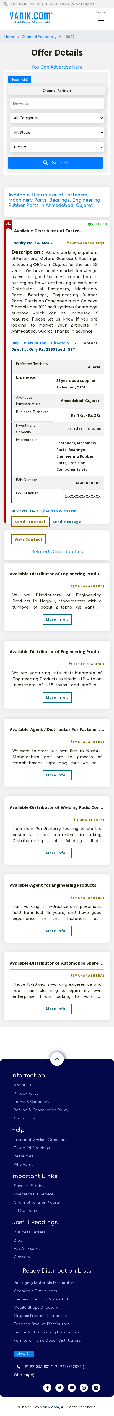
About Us (22, 1085)
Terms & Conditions (32, 1102)
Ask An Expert (27, 1249)
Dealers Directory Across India (42, 1299)
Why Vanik (23, 1164)
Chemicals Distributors (35, 1291)
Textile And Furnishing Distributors (46, 1332)
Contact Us (24, 1118)
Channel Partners (37, 36)
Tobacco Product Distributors (41, 1324)
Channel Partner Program (38, 1202)
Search (60, 162)
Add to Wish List (60, 510)
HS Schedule (26, 1211)
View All (24, 1354)
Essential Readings (32, 1148)
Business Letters (30, 1232)
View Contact (29, 539)
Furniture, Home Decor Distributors (47, 1341)
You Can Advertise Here (57, 67)
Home (9, 36)
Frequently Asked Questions (41, 1140)
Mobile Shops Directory (36, 1308)
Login (101, 12)
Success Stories (29, 1186)
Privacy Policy (26, 1093)
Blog (18, 1240)
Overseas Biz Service (34, 1194)
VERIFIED (99, 224)
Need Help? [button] (19, 79)
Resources (23, 1156)
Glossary (22, 1257)
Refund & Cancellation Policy (41, 1110)
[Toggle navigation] (99, 18)
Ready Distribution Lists (57, 1271)
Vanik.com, (50, 1407)
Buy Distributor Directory (42, 343)
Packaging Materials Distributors (45, 1283)
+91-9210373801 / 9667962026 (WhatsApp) (52, 4)
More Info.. (57, 619)
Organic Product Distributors (41, 1316)
